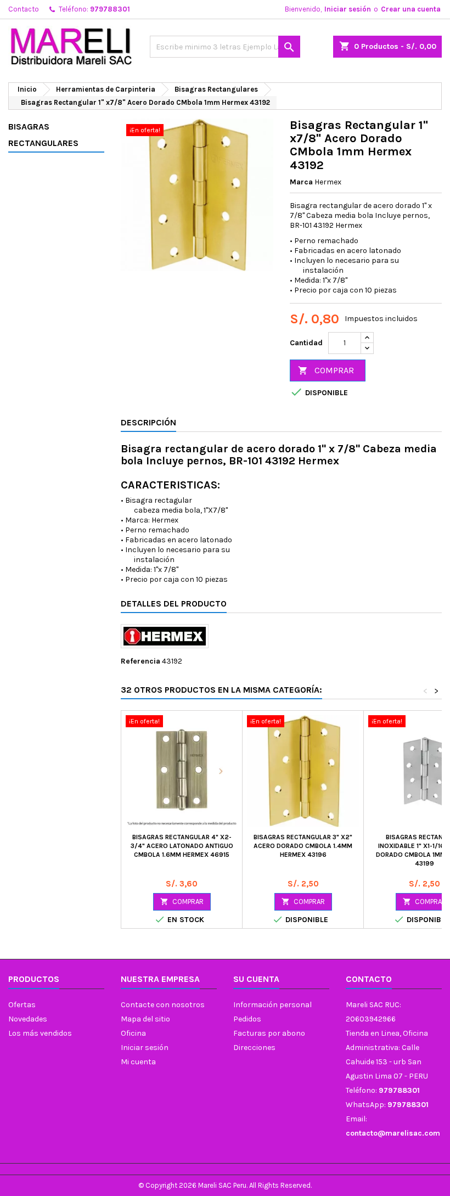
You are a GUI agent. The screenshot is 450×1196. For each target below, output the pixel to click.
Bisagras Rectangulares (43, 134)
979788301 (110, 9)
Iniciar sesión (347, 9)
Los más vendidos (40, 1033)
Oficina (133, 1033)
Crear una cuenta (411, 9)
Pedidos (247, 1019)
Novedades (27, 1019)
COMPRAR (326, 370)
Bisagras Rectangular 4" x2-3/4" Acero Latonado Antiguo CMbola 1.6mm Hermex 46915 (182, 845)
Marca (301, 182)
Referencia (140, 661)
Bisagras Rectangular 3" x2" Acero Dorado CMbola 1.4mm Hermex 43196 (303, 845)
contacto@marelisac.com (393, 1133)
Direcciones (254, 1047)
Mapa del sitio (145, 1019)
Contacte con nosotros (163, 1004)
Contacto (23, 9)
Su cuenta (256, 979)
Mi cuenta (138, 1061)
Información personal (272, 1004)
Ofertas (22, 1004)
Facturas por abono (269, 1033)
